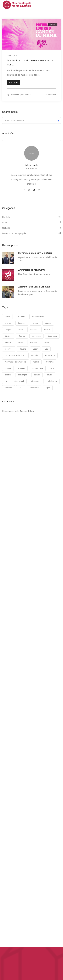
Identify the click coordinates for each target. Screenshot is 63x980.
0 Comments (51, 94)
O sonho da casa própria (14, 233)
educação (36, 336)
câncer (48, 323)
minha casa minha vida (14, 355)
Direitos (8, 336)
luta (46, 349)
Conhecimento (38, 316)
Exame (8, 342)
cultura (35, 323)
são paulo (35, 381)
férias (46, 342)
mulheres (50, 362)
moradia (34, 355)
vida (21, 388)
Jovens (23, 349)
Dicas (4, 222)
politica (8, 375)
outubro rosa (37, 368)
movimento (50, 355)
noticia (8, 368)
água (48, 388)
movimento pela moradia (15, 362)
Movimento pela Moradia (21, 94)
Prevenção (22, 375)
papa (52, 368)
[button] (13, 82)
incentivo (9, 349)
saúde (49, 375)
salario (37, 375)
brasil (7, 316)
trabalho (8, 388)
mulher (36, 362)
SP (6, 381)
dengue (8, 329)
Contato (6, 217)
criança (8, 323)
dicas (20, 329)
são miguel (19, 381)
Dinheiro (33, 329)
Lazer (35, 349)
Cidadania (21, 316)
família (20, 342)
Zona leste (34, 388)
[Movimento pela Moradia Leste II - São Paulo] (17, 4)
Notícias (53, 25)
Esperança (52, 336)
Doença (22, 336)
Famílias (33, 342)
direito (47, 329)
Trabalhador (51, 381)
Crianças (21, 323)
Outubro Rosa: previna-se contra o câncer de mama (30, 62)
